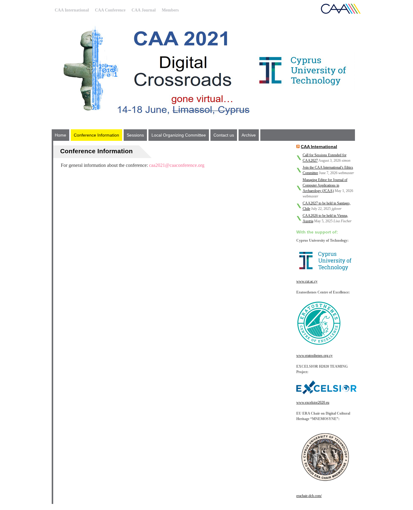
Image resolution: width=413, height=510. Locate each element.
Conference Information (96, 135)
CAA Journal (144, 10)
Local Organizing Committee (178, 135)
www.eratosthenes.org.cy (314, 355)
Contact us (223, 135)
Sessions (135, 135)
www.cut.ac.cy (306, 281)
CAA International (72, 10)
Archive (249, 135)
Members (170, 10)
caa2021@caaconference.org (176, 165)
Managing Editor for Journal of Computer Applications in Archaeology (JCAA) (325, 185)
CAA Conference (110, 10)
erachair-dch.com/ (309, 496)
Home (60, 135)
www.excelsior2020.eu (312, 402)
